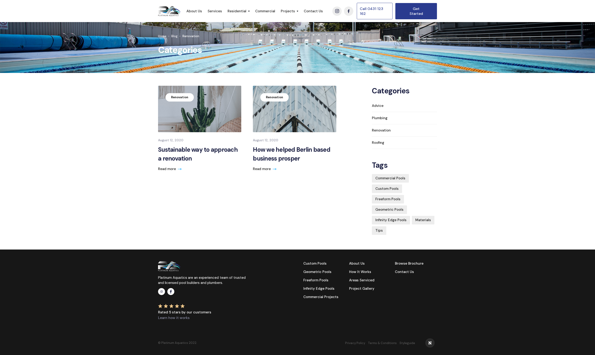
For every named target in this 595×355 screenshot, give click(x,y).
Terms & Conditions (382, 343)
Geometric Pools (317, 272)
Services (215, 11)
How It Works (360, 272)
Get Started (416, 11)
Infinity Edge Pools (318, 288)
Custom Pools (315, 263)
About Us (194, 11)
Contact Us (313, 11)
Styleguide (407, 343)
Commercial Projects (320, 297)
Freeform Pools (315, 280)
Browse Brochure (409, 263)
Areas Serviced (361, 280)
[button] (238, 11)
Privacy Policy (355, 343)
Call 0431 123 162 (371, 11)
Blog (174, 36)
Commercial (265, 11)
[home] (169, 11)
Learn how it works (174, 318)
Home (162, 36)
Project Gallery (361, 288)
